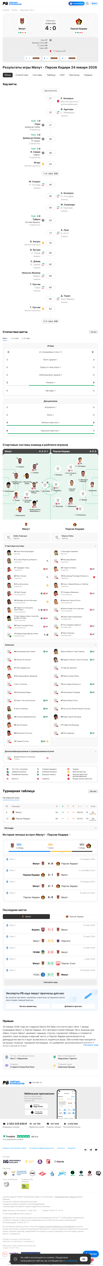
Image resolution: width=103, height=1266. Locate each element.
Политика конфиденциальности (41, 1148)
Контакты (61, 1148)
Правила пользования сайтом (14, 1148)
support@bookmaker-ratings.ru (20, 1214)
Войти (94, 3)
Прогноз (93, 1254)
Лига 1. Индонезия (19, 1058)
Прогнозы (74, 75)
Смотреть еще (51, 982)
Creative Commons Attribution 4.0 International (55, 1226)
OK (83, 1259)
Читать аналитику (27, 1006)
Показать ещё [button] (90, 1045)
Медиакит (72, 1148)
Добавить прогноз (73, 1006)
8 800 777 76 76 (56, 1210)
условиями (71, 1260)
